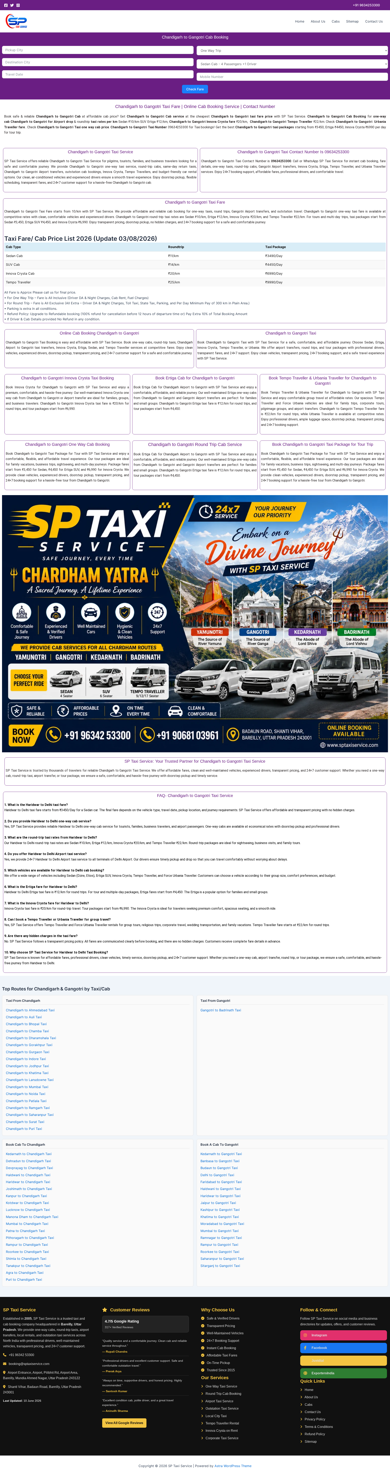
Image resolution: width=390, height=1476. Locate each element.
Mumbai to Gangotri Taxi (219, 1231)
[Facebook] (6, 5)
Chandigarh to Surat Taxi (25, 1122)
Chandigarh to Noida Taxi (25, 1094)
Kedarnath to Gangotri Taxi (221, 1154)
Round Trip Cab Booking (223, 1393)
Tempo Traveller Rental (222, 1423)
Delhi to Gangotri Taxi (217, 1175)
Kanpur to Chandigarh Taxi (26, 1196)
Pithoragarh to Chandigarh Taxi (30, 1238)
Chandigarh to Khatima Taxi (27, 1073)
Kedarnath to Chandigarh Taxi (29, 1154)
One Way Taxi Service (221, 1386)
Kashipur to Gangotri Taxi (220, 1210)
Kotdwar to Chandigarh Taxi (27, 1203)
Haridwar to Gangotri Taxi (220, 1196)
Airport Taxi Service (219, 1401)
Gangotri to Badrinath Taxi (220, 1010)
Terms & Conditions (318, 1426)
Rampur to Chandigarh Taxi (27, 1245)
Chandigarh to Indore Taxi (26, 1059)
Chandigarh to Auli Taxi (24, 1017)
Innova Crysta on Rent (221, 1430)
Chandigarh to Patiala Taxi (26, 1101)
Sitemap (352, 21)
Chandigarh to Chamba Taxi (27, 1031)
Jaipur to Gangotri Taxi (218, 1203)
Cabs (336, 21)
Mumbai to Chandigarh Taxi (27, 1224)
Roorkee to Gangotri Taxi (219, 1252)
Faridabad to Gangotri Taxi (221, 1182)
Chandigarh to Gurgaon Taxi (27, 1052)
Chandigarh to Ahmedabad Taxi (30, 1010)
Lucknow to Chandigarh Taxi (28, 1210)
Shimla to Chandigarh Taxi (26, 1259)
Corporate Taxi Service (221, 1438)
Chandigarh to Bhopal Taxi (26, 1024)
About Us (318, 21)
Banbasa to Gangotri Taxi (219, 1161)
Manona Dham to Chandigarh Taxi (32, 1217)
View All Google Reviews (124, 1423)
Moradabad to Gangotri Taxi (222, 1224)
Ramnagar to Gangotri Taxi (221, 1238)
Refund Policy (314, 1434)
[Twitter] (12, 5)
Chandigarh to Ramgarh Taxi (28, 1108)
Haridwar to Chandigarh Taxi (28, 1182)
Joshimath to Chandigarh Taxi (29, 1189)
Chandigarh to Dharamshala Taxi (31, 1038)
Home (299, 21)
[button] (366, 5)
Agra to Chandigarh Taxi (24, 1273)
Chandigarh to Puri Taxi (24, 1129)
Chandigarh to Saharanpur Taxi (30, 1115)
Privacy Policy (314, 1419)
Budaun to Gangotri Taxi (219, 1168)
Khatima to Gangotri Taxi (219, 1217)
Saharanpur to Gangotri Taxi (222, 1259)
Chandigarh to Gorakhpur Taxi (29, 1045)
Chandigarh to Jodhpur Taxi (27, 1066)
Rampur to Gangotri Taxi (219, 1245)
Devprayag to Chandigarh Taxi (29, 1168)
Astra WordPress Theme (232, 1466)
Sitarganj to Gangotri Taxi (220, 1266)
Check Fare (195, 89)
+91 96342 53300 (21, 1355)
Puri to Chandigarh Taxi (24, 1279)
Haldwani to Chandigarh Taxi (28, 1175)
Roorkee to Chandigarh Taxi (27, 1252)
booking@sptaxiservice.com (29, 1364)
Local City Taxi (216, 1416)
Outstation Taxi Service (222, 1408)
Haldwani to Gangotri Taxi (220, 1189)
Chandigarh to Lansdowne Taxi (30, 1080)
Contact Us (374, 21)
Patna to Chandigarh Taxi (25, 1231)
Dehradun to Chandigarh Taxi (28, 1161)
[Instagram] (18, 5)
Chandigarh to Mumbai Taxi (27, 1087)
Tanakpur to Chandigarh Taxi (28, 1266)
